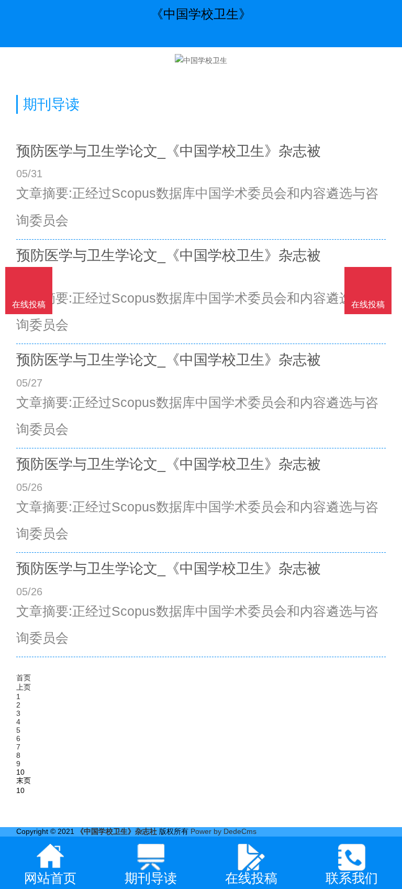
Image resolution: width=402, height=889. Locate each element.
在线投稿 (368, 304)
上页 (23, 687)
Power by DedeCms (223, 831)
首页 (23, 677)
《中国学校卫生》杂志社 (116, 831)
